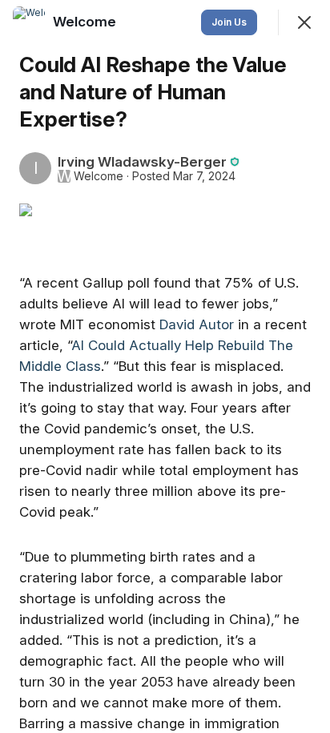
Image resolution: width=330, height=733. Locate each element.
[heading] (86, 21)
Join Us (229, 22)
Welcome (98, 176)
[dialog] (165, 366)
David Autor (196, 324)
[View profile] (29, 22)
